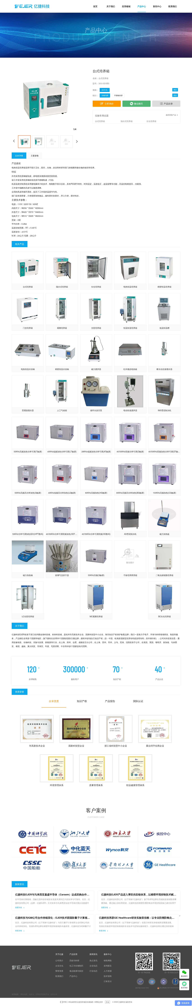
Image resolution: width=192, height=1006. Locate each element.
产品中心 (73, 976)
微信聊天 (138, 103)
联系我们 (59, 976)
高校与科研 (74, 960)
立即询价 (109, 103)
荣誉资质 (59, 970)
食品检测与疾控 (76, 970)
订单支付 (108, 981)
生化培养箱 (151, 121)
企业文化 (59, 965)
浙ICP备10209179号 (142, 988)
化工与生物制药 (76, 965)
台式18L (104, 90)
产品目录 (168, 103)
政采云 (31, 994)
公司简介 (59, 960)
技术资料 (108, 976)
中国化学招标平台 (42, 994)
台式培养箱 (100, 121)
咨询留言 (108, 965)
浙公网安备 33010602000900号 (169, 988)
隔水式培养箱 (127, 121)
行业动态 (93, 970)
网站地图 (24, 994)
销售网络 (108, 960)
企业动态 (93, 965)
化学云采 (53, 994)
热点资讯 (93, 960)
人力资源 (108, 970)
